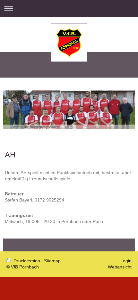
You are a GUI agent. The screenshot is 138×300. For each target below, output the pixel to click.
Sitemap (52, 260)
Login (126, 260)
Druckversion (26, 260)
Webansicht (120, 266)
